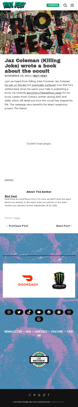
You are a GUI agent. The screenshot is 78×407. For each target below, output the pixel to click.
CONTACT (41, 331)
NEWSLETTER (13, 331)
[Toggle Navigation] (72, 5)
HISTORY (57, 331)
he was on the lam (16, 84)
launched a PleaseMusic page (44, 92)
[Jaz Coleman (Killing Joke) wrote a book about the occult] (39, 32)
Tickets (53, 5)
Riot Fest (40, 76)
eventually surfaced (43, 84)
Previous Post (17, 226)
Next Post (63, 226)
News (17, 218)
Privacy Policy (57, 402)
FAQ (28, 331)
